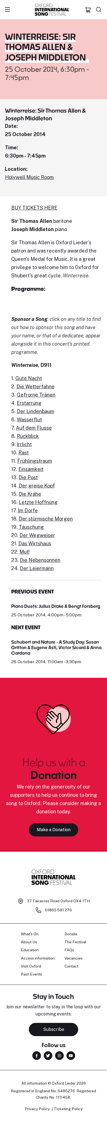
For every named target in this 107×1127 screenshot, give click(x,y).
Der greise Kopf (37, 486)
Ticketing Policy (68, 1109)
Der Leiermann (37, 568)
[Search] (98, 9)
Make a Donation (54, 829)
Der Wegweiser (37, 535)
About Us (29, 942)
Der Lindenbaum (35, 411)
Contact (71, 966)
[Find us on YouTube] (70, 1055)
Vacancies (73, 958)
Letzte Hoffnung (38, 502)
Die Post (28, 477)
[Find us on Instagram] (59, 1055)
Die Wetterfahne (35, 386)
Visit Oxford (31, 966)
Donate (70, 934)
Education (30, 950)
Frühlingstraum (34, 461)
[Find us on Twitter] (48, 1055)
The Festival (75, 942)
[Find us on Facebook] (36, 1055)
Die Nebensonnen (40, 560)
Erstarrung (29, 403)
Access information (38, 958)
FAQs (69, 950)
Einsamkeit (30, 469)
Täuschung (31, 527)
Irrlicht (24, 444)
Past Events (31, 974)
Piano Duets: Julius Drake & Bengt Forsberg (55, 606)
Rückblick (28, 436)
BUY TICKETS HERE (34, 208)
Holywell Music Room (29, 177)
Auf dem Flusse (34, 428)
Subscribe (53, 1029)
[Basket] (88, 10)
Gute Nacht (28, 378)
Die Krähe (30, 494)
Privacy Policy (37, 1109)
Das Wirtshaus (34, 543)
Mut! (24, 552)
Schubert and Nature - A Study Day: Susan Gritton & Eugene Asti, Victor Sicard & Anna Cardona (56, 647)
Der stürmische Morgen (46, 519)
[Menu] (7, 9)
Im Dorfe (28, 510)
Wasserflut (29, 419)
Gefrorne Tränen (36, 395)
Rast (23, 453)
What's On (29, 934)
